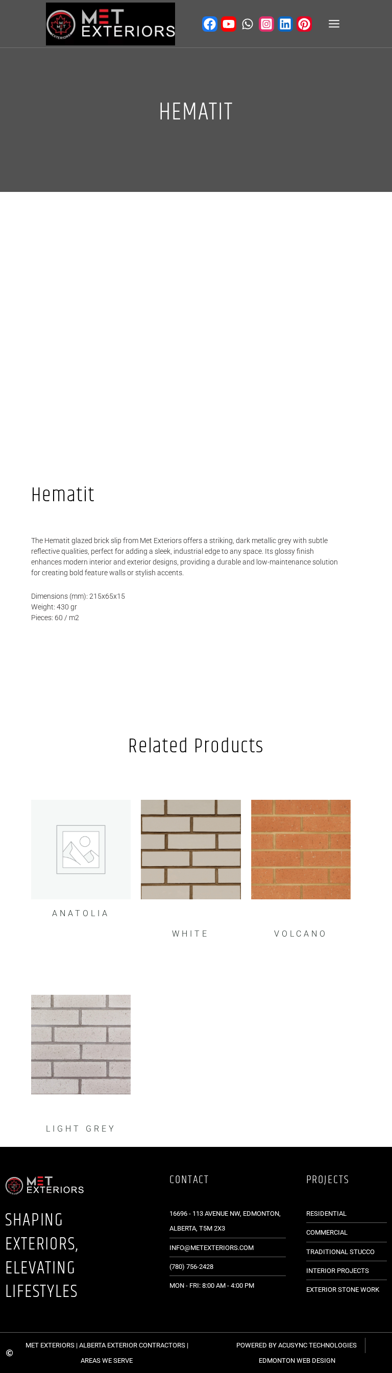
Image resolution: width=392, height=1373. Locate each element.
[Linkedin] (285, 24)
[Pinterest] (304, 24)
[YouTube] (228, 24)
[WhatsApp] (247, 24)
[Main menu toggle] (334, 24)
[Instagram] (266, 24)
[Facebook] (209, 24)
